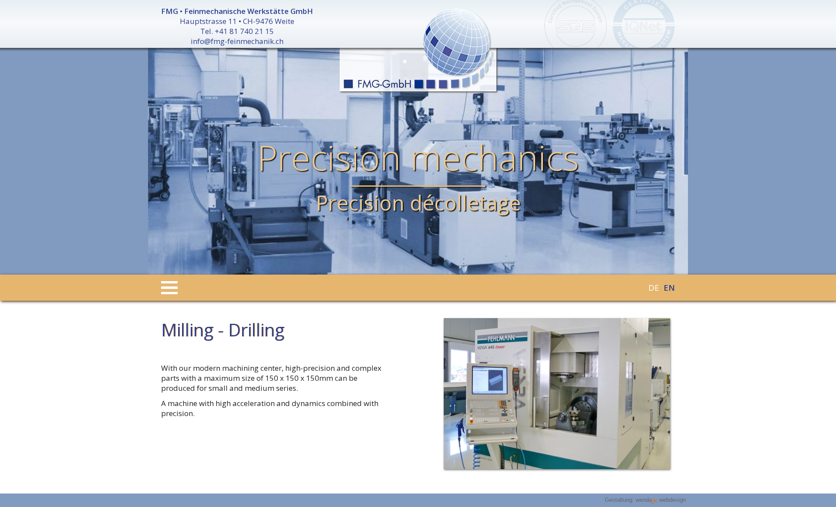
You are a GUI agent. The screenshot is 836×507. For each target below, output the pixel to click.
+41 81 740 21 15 (244, 31)
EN (669, 287)
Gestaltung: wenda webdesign (645, 500)
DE (653, 287)
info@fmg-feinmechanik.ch (237, 41)
